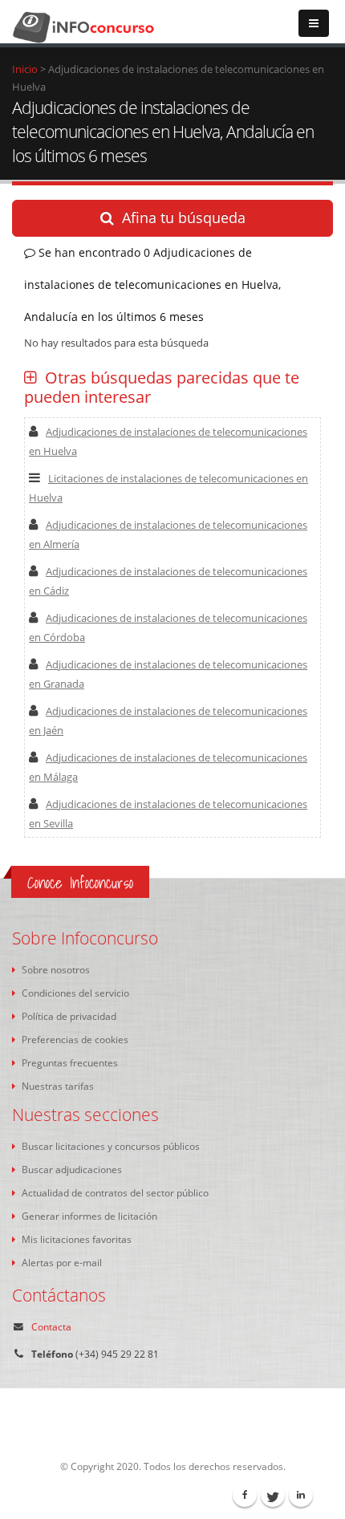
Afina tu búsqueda (184, 217)
